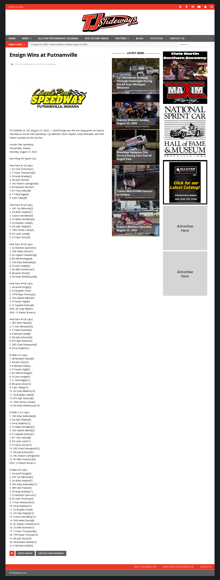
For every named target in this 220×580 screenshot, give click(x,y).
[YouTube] (199, 7)
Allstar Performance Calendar (58, 38)
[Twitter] (180, 7)
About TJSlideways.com (145, 566)
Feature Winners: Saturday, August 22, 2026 (134, 228)
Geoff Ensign (25, 553)
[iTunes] (205, 7)
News (25, 38)
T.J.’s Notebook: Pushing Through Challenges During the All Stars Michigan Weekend (134, 82)
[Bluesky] (212, 7)
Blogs (139, 38)
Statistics (156, 38)
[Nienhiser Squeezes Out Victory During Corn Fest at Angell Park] (135, 147)
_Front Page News (23, 64)
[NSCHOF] (185, 156)
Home (12, 38)
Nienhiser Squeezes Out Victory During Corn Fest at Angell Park (134, 156)
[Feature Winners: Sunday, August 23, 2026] (135, 111)
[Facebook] (186, 7)
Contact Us (177, 38)
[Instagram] (193, 7)
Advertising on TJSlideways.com (178, 566)
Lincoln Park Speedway (44, 64)
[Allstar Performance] (185, 202)
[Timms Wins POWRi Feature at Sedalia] (135, 183)
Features (121, 38)
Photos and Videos (97, 38)
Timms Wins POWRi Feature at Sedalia (135, 192)
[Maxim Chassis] (185, 102)
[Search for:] (194, 44)
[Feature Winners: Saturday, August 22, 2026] (135, 218)
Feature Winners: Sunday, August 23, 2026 (133, 121)
